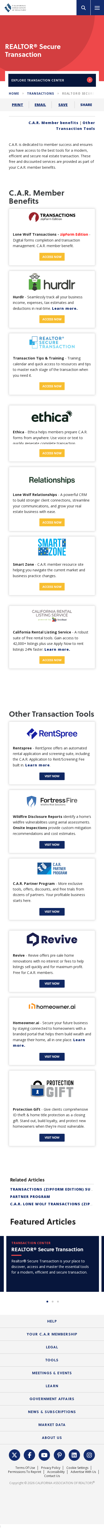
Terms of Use (25, 1468)
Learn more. (65, 308)
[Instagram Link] (89, 1454)
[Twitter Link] (15, 1454)
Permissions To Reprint (24, 1472)
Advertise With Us (83, 1472)
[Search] (83, 7)
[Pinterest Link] (60, 1454)
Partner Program (30, 1196)
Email (40, 104)
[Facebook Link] (29, 1454)
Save (63, 104)
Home (14, 93)
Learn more (37, 765)
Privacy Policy (50, 1468)
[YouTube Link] (44, 1454)
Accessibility (56, 1472)
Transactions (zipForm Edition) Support (57, 1189)
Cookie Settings (77, 1468)
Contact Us (52, 1476)
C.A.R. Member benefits (54, 122)
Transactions (40, 93)
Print (17, 104)
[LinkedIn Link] (74, 1454)
